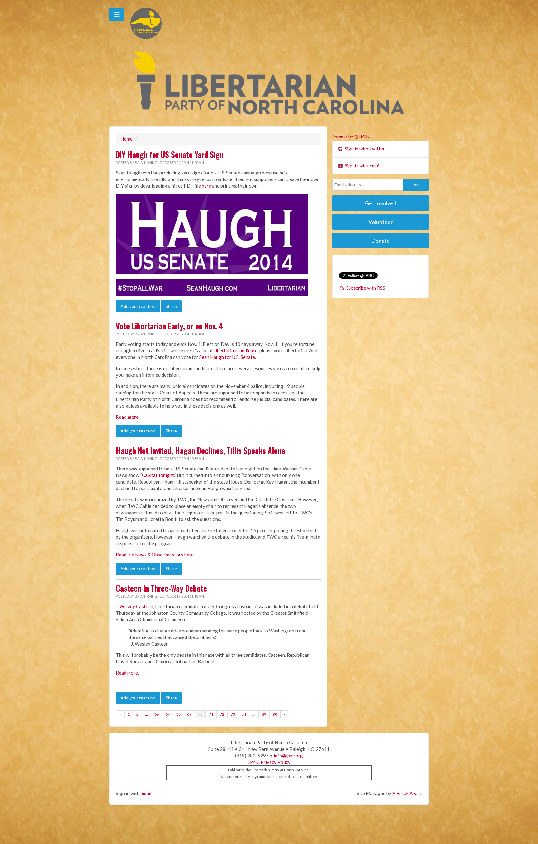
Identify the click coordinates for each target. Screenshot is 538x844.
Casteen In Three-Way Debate (161, 588)
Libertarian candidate (235, 350)
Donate (380, 240)
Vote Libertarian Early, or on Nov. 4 (169, 325)
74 (244, 714)
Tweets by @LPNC (351, 136)
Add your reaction (137, 306)
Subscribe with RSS (365, 288)
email (145, 793)
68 (178, 714)
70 (200, 714)
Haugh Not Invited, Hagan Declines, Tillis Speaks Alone (200, 450)
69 (189, 714)
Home (126, 138)
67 (167, 714)
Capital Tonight (158, 475)
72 (222, 714)
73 (233, 714)
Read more (127, 417)
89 (264, 714)
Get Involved (380, 203)
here (206, 185)
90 (275, 714)
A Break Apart (406, 793)
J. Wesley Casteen (134, 606)
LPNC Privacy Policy (269, 762)
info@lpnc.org (288, 755)
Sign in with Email (362, 165)
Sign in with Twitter (364, 148)
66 (156, 714)
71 (211, 714)
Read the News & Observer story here (155, 554)
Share (171, 306)
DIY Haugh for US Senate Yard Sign (170, 154)
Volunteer (380, 221)
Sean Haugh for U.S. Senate (227, 357)
